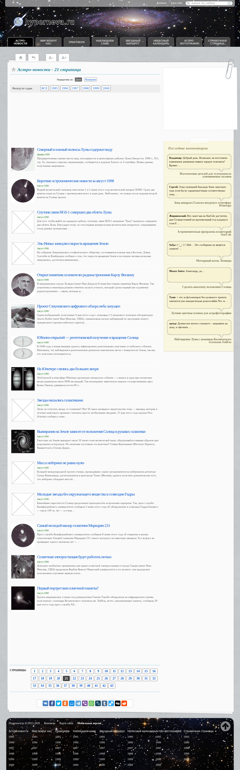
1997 (75, 88)
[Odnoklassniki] (65, 703)
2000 (106, 88)
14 (138, 671)
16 (154, 671)
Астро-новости (20, 42)
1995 (54, 88)
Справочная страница (217, 42)
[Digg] (117, 703)
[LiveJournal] (98, 703)
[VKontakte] (45, 703)
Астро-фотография (189, 42)
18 (42, 678)
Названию (90, 79)
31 (146, 678)
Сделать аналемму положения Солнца (206, 287)
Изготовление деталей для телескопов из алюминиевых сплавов (205, 175)
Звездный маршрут (132, 42)
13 (130, 671)
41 (96, 685)
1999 (96, 88)
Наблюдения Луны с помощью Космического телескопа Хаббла (202, 341)
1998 (85, 88)
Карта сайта (176, 3)
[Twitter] (58, 703)
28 (122, 678)
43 (111, 685)
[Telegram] (78, 703)
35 (50, 685)
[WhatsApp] (91, 703)
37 (65, 685)
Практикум (77, 42)
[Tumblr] (104, 703)
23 (82, 678)
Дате (78, 79)
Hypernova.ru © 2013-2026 (24, 723)
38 (73, 685)
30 (138, 678)
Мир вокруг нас (48, 42)
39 (80, 685)
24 (90, 678)
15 (146, 671)
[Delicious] (111, 703)
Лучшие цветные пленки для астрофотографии (201, 313)
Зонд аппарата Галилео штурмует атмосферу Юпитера (202, 204)
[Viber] (85, 703)
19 (50, 678)
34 (42, 685)
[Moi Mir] (72, 703)
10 (106, 671)
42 (104, 685)
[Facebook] (52, 703)
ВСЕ (44, 88)
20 (58, 678)
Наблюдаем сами (105, 42)
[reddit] (124, 703)
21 (66, 678)
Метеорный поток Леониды (213, 260)
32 (154, 678)
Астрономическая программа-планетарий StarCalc (204, 233)
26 (106, 678)
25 (98, 678)
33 (34, 685)
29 (130, 678)
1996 (65, 88)
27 (114, 678)
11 (114, 671)
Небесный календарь (161, 42)
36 (57, 685)
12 (122, 671)
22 (74, 678)
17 (34, 678)
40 (88, 685)
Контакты (162, 3)
